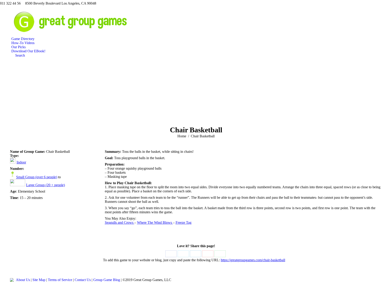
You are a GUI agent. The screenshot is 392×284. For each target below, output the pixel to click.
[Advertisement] (196, 91)
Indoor (21, 162)
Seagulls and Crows (119, 222)
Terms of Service (60, 280)
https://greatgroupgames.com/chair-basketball (253, 260)
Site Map (38, 280)
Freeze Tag (183, 222)
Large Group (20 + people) (45, 185)
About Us (23, 280)
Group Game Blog (106, 280)
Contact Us (83, 280)
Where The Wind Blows (155, 222)
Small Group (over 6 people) (36, 177)
